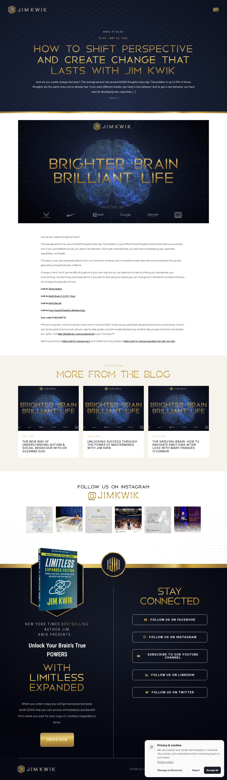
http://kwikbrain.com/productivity (76, 334)
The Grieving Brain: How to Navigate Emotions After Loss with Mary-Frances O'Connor (176, 446)
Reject (196, 770)
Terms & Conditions (143, 769)
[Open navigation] (216, 9)
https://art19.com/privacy (76, 341)
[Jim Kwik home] (36, 769)
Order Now (57, 739)
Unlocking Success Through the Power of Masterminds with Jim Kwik (112, 445)
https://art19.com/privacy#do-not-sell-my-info (149, 341)
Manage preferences (169, 770)
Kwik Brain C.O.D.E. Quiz (62, 296)
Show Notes (55, 289)
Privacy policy (165, 761)
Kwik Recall (55, 303)
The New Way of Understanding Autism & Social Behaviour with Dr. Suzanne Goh (45, 446)
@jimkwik (113, 496)
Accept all (212, 770)
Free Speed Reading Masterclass (67, 310)
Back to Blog (113, 32)
